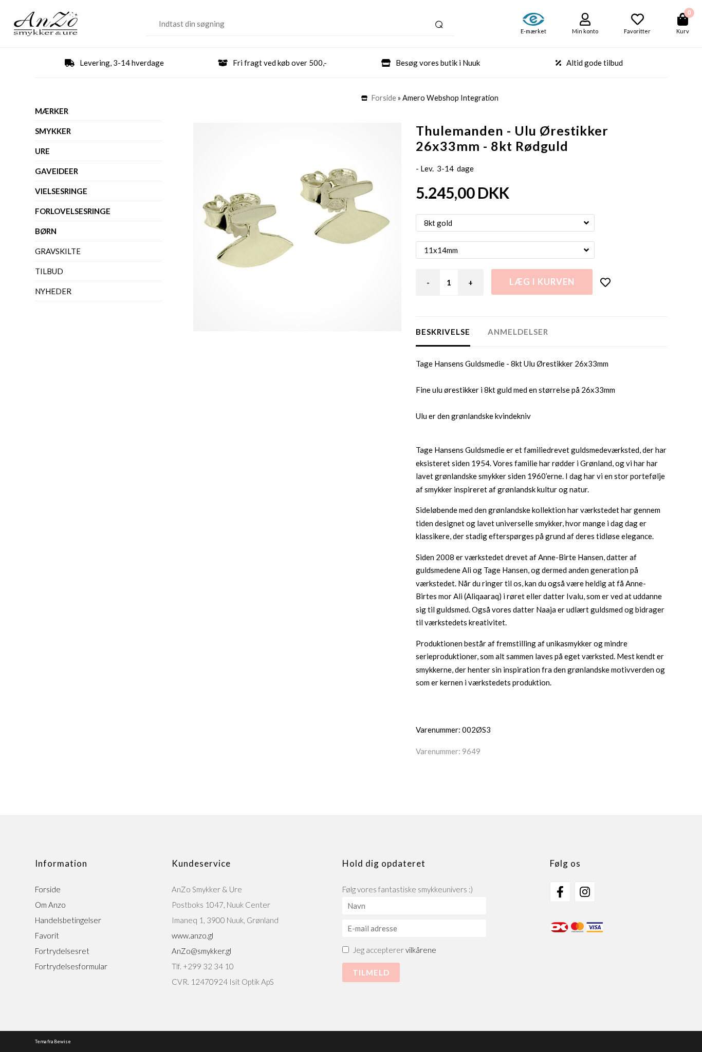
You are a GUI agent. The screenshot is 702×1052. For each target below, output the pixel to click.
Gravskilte (58, 251)
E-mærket (533, 31)
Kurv (682, 31)
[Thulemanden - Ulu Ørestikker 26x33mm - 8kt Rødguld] (297, 227)
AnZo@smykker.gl (201, 950)
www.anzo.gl (192, 935)
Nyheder (53, 291)
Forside (384, 97)
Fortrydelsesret (62, 950)
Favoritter (637, 31)
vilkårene (420, 949)
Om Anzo (50, 904)
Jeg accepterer (394, 949)
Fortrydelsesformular (71, 966)
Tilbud (49, 271)
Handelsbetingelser (68, 920)
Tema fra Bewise (53, 1041)
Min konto (585, 31)
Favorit (47, 935)
